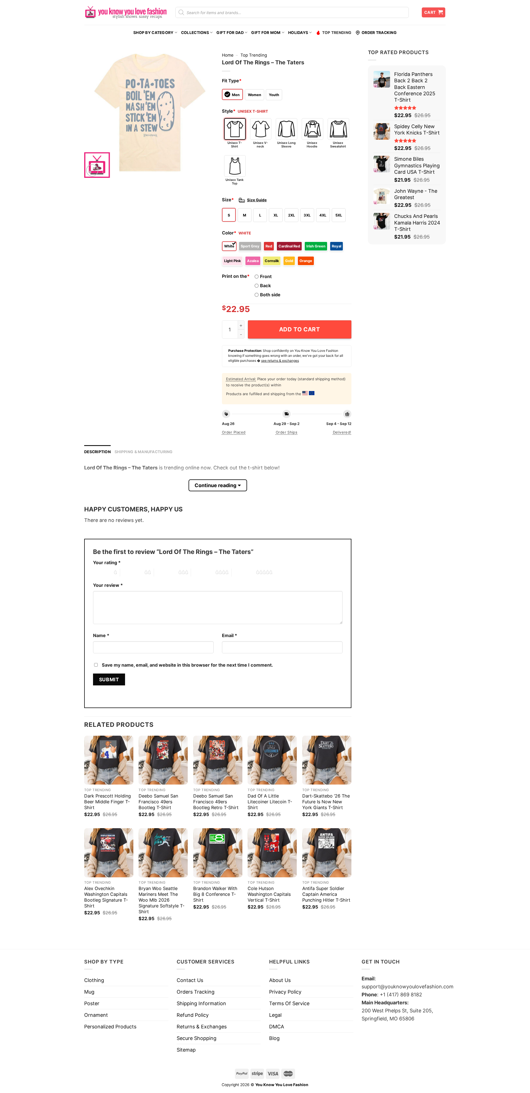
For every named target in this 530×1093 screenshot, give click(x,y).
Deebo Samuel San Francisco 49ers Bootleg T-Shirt (158, 801)
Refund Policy (193, 1015)
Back (265, 285)
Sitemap (186, 1050)
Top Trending (336, 32)
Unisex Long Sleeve (286, 144)
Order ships (286, 432)
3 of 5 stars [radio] (166, 572)
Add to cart (299, 329)
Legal (275, 1015)
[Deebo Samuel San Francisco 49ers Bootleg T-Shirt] (163, 760)
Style (228, 111)
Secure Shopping (196, 1038)
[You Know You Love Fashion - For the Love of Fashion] (125, 12)
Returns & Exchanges (202, 1026)
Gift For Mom (265, 32)
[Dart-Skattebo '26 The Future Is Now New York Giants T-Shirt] (326, 760)
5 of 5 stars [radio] (244, 572)
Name (101, 635)
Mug (89, 992)
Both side (270, 294)
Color (229, 233)
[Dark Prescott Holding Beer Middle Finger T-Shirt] (108, 760)
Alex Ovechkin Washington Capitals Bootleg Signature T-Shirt (106, 897)
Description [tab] (97, 452)
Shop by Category (153, 32)
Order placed (234, 432)
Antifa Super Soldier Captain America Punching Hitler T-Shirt (326, 894)
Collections (195, 32)
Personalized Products (110, 1026)
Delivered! (342, 432)
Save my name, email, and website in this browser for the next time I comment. (187, 665)
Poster (91, 1003)
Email (229, 635)
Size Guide (257, 200)
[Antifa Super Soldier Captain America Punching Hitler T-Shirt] (326, 852)
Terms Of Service (289, 1003)
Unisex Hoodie (312, 144)
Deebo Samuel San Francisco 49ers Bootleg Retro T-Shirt (216, 801)
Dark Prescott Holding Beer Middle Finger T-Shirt (107, 801)
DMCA (276, 1026)
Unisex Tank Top (234, 181)
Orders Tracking (195, 992)
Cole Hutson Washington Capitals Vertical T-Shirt (269, 894)
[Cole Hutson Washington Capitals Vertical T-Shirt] (272, 852)
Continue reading (215, 485)
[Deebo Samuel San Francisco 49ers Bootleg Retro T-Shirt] (217, 760)
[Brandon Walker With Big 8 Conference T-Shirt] (217, 852)
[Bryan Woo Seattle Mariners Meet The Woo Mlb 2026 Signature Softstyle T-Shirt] (163, 852)
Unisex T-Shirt (234, 144)
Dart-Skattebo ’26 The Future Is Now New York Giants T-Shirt (326, 801)
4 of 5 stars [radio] (203, 572)
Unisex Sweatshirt (338, 144)
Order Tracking (379, 32)
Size (228, 199)
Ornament (96, 1015)
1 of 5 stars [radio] (102, 572)
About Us (280, 980)
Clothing (94, 980)
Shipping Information (201, 1003)
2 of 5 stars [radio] (132, 572)
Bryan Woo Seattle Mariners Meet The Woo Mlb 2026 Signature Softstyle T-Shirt (161, 900)
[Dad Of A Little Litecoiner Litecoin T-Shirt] (272, 760)
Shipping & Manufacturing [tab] (144, 452)
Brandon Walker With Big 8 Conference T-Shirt (215, 894)
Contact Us (190, 980)
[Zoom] (92, 170)
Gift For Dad (229, 32)
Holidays (298, 32)
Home (228, 55)
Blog (274, 1038)
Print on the (236, 276)
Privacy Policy (285, 992)
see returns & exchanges (280, 360)
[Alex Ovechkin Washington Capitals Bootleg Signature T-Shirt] (108, 852)
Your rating (107, 562)
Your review (108, 585)
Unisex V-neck (260, 144)
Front (266, 276)
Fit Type (232, 80)
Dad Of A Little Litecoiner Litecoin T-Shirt (270, 801)
